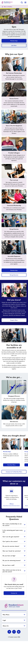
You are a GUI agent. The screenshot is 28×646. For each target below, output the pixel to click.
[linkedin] (19, 632)
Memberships (14, 40)
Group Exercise (14, 275)
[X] (14, 632)
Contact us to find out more (14, 471)
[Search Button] (22, 2)
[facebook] (9, 632)
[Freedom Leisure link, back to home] (7, 2)
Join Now (14, 45)
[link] (25, 2)
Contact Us (14, 593)
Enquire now (14, 320)
